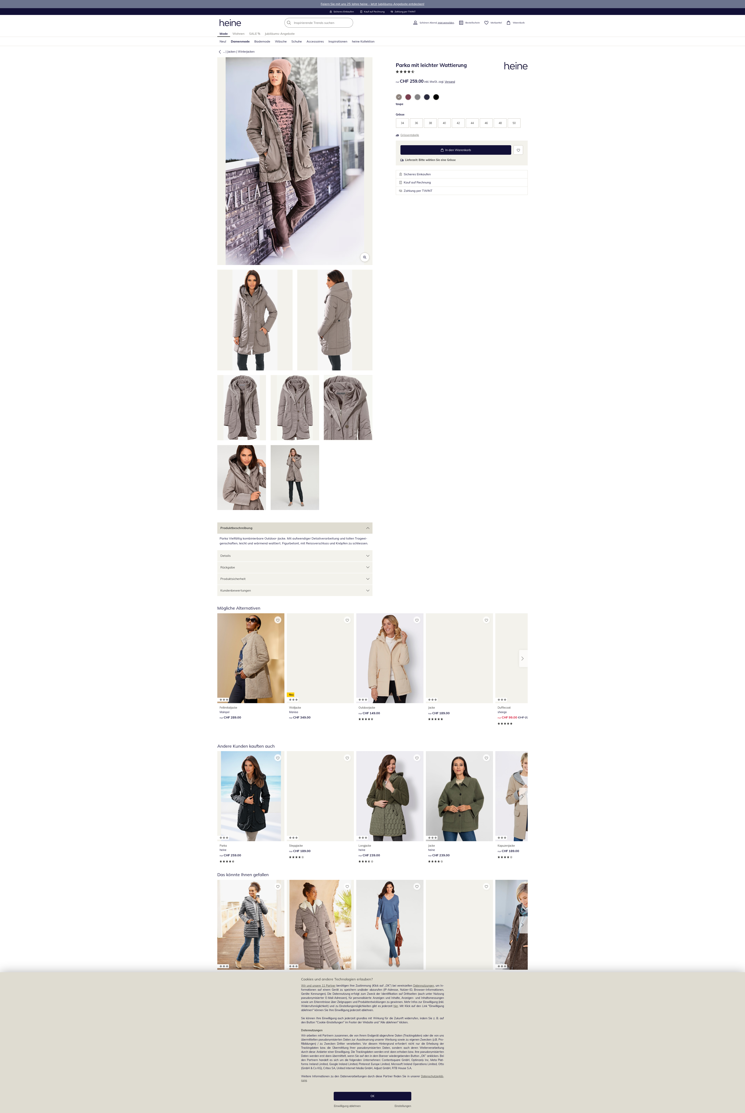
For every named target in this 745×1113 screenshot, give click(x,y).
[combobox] (327, 22)
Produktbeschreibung (236, 528)
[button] (219, 51)
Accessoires (315, 41)
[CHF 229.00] (389, 925)
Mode (224, 34)
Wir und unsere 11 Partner (318, 985)
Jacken (231, 51)
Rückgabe (227, 567)
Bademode (262, 41)
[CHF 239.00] (389, 796)
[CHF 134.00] (459, 925)
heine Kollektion (363, 41)
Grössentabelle (409, 135)
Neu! (223, 41)
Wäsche (281, 41)
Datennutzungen (423, 985)
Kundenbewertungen (235, 590)
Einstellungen (403, 1106)
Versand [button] (450, 81)
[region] (372, 1042)
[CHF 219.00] (250, 925)
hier (395, 1006)
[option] (399, 97)
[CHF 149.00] (389, 658)
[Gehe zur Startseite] (230, 22)
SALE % (254, 34)
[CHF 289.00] (250, 658)
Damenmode (240, 41)
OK (372, 1096)
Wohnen (238, 34)
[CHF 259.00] (250, 796)
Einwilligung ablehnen (347, 1106)
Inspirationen (337, 41)
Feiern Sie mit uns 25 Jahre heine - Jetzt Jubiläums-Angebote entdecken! (372, 4)
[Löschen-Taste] (349, 22)
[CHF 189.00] (459, 658)
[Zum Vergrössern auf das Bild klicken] (364, 257)
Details (225, 556)
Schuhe (296, 41)
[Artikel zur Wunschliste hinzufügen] (518, 150)
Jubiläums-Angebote (280, 34)
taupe (399, 104)
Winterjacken (246, 51)
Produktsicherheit (233, 579)
